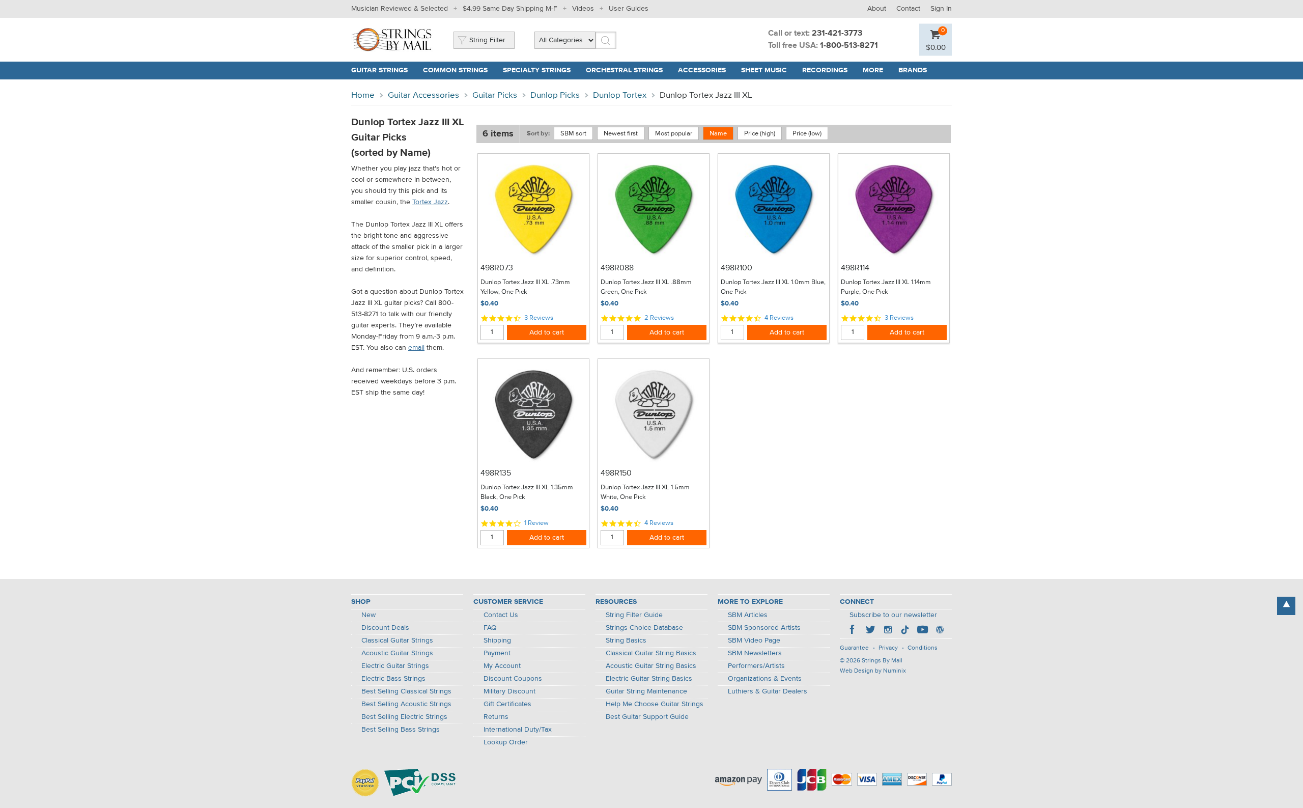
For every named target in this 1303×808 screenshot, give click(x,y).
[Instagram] (887, 630)
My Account (502, 666)
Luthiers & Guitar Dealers (767, 691)
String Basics (626, 640)
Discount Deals (385, 627)
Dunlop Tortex (619, 95)
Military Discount (509, 691)
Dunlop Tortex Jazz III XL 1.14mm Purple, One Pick (886, 287)
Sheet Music (764, 70)
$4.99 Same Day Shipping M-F (510, 8)
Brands (912, 70)
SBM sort (573, 133)
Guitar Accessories (423, 95)
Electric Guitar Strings (395, 666)
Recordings (824, 70)
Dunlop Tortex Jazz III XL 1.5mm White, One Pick (645, 492)
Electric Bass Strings (393, 678)
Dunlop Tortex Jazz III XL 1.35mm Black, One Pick (526, 492)
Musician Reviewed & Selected (399, 8)
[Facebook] (853, 630)
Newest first (621, 133)
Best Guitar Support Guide (647, 716)
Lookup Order (506, 742)
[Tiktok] (905, 630)
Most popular (673, 133)
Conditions (923, 648)
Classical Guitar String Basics (651, 653)
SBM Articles (748, 615)
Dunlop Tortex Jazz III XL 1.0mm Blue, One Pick (773, 287)
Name (718, 133)
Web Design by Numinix (873, 671)
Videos (583, 8)
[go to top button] (1286, 606)
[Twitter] (870, 630)
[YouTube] (922, 630)
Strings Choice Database (644, 627)
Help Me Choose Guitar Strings (654, 704)
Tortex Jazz (430, 202)
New (368, 615)
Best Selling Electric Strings (404, 716)
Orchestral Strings (624, 70)
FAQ (490, 627)
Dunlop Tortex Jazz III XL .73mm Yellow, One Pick (525, 287)
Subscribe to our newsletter (893, 615)
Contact (908, 8)
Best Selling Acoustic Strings (406, 704)
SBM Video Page (754, 640)
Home (363, 95)
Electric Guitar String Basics (649, 678)
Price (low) (807, 133)
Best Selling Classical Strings (406, 691)
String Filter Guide (634, 615)
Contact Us (501, 615)
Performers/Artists (756, 666)
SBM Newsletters (755, 653)
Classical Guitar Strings (397, 640)
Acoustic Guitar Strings (397, 653)
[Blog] (939, 630)
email (416, 347)
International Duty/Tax (518, 729)
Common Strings (455, 70)
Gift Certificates (507, 704)
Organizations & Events (765, 678)
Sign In (941, 8)
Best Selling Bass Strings (400, 729)
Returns (496, 716)
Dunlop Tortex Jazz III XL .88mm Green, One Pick (646, 287)
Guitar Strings (379, 70)
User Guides (628, 8)
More (873, 70)
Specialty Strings (537, 70)
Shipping (497, 640)
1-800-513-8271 (849, 46)
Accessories (702, 70)
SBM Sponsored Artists (764, 627)
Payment (497, 653)
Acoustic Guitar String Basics (651, 666)
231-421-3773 (837, 34)
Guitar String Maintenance (646, 691)
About (876, 8)
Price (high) (759, 133)
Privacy (888, 648)
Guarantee (854, 648)
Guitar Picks (494, 95)
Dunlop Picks (555, 95)
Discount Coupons (513, 678)
